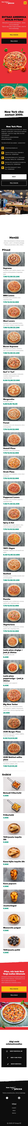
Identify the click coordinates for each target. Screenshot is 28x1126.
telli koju (14, 41)
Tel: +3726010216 (9, 169)
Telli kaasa (14, 183)
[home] (7, 2)
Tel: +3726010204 (19, 159)
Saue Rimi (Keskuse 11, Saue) (13, 167)
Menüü (14, 1113)
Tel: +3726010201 (16, 164)
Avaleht (14, 1108)
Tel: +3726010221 (14, 154)
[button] (25, 2)
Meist (14, 1110)
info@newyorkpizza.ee (11, 148)
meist (14, 176)
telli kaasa (14, 34)
